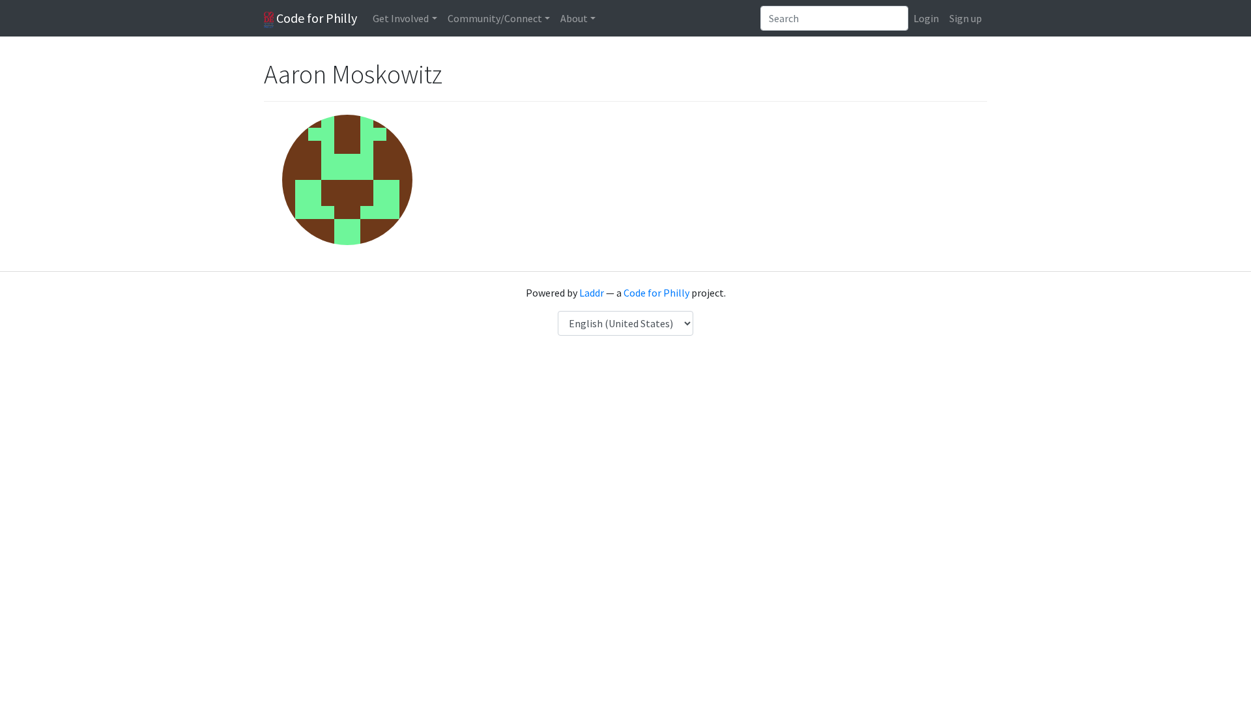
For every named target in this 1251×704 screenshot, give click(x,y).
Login (926, 18)
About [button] (574, 18)
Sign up (965, 18)
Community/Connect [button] (495, 18)
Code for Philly (315, 18)
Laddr (591, 292)
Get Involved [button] (401, 18)
